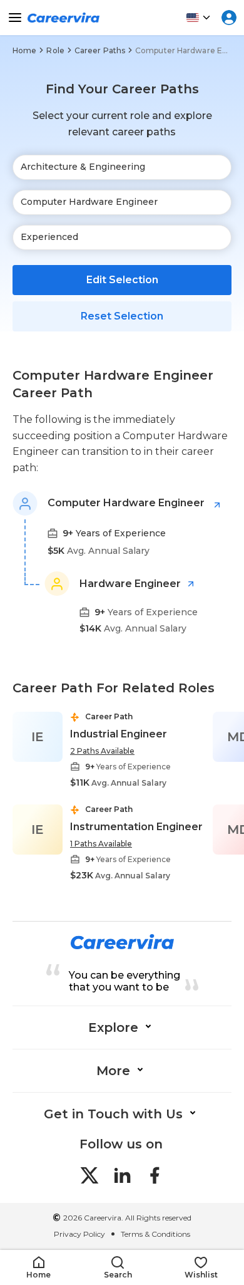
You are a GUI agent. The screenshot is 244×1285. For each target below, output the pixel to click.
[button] (38, 1268)
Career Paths (99, 50)
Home (24, 50)
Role (55, 50)
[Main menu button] (15, 17)
